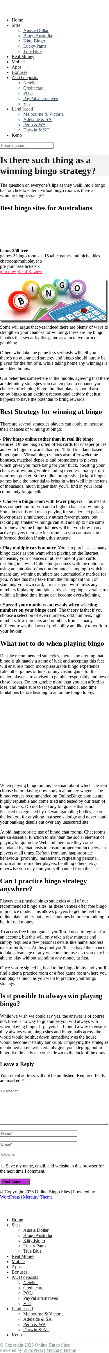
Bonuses (19, 72)
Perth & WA (34, 124)
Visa (27, 103)
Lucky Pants (34, 46)
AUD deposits (25, 77)
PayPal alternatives (40, 98)
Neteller (30, 82)
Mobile (18, 61)
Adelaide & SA (37, 119)
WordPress (10, 1196)
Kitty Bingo (34, 40)
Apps (17, 67)
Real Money (23, 56)
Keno (17, 135)
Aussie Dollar (36, 30)
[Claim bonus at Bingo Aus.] (14, 245)
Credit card (33, 88)
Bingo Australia (37, 35)
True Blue (32, 51)
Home (17, 19)
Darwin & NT (36, 129)
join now (8, 271)
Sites (16, 25)
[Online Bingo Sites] (37, 10)
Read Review (29, 271)
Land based (22, 108)
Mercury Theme (38, 1196)
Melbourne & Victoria (43, 114)
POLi (28, 93)
